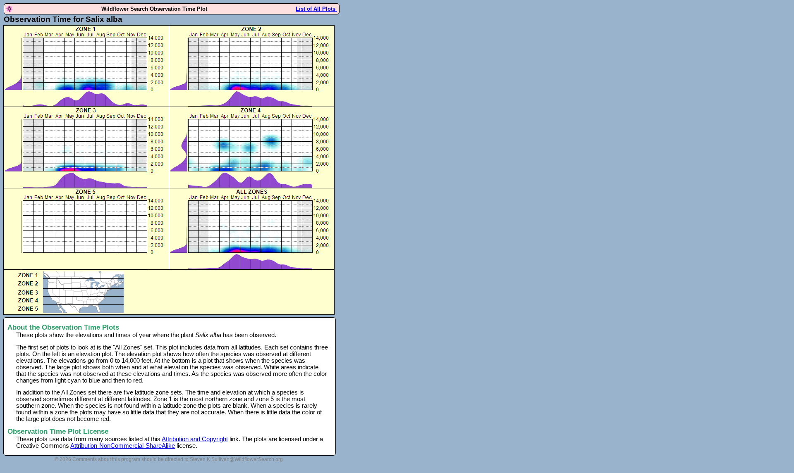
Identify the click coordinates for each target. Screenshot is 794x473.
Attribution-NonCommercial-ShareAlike (122, 445)
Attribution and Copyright (195, 439)
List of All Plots (316, 9)
